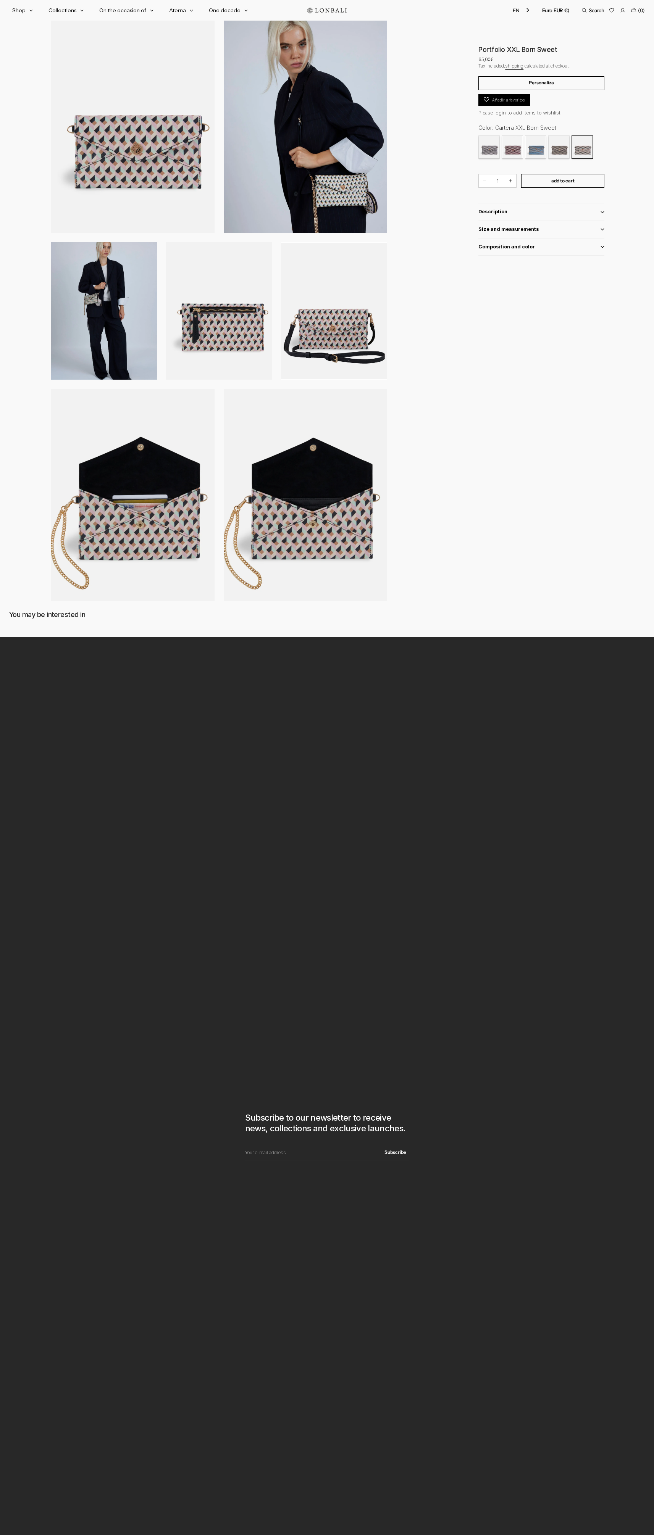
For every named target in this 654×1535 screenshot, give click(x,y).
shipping (514, 66)
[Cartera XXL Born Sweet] (582, 147)
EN (516, 10)
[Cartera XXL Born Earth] (535, 147)
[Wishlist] (611, 10)
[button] (556, 10)
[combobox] (522, 10)
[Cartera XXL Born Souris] (559, 147)
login (500, 113)
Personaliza (541, 82)
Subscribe (395, 1152)
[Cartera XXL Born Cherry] (512, 147)
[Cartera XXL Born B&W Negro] (489, 147)
